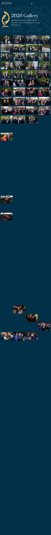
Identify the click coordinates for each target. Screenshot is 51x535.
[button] (32, 3)
